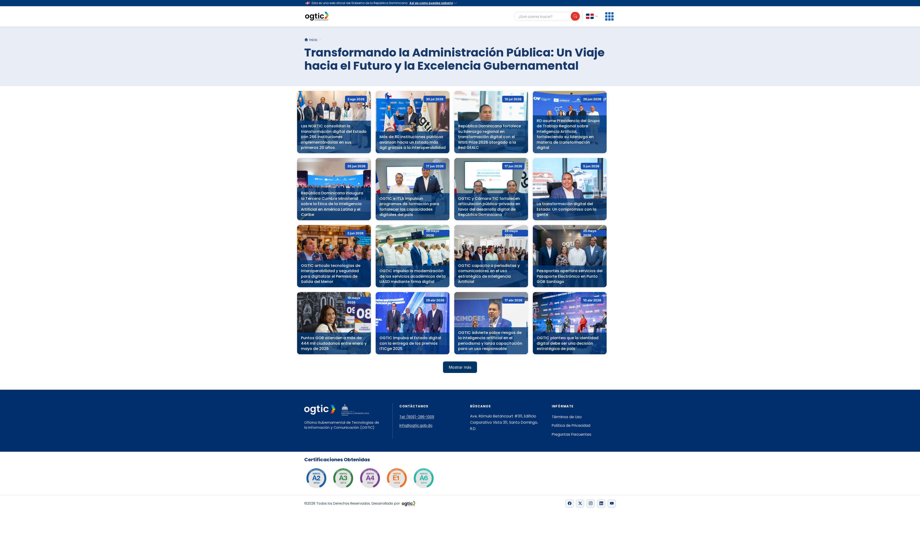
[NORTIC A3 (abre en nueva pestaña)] (343, 478)
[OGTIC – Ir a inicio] (317, 16)
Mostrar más (460, 367)
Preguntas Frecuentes (571, 434)
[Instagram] (590, 504)
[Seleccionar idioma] (592, 16)
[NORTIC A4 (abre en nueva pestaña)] (370, 478)
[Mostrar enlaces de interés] (609, 16)
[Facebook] (569, 504)
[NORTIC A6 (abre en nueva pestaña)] (424, 478)
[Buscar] (575, 16)
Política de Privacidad (571, 425)
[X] (580, 504)
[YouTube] (612, 504)
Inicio (313, 40)
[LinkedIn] (601, 504)
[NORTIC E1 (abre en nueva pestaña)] (397, 478)
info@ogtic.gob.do (415, 425)
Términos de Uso (567, 416)
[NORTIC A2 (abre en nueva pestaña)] (316, 478)
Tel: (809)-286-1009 (416, 416)
